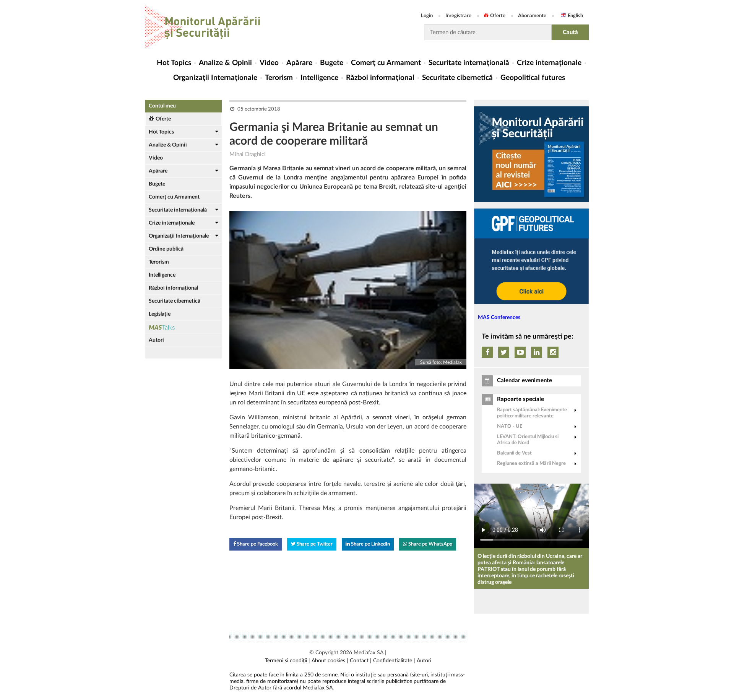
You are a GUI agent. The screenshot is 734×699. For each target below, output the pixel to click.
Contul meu (162, 106)
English (575, 15)
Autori (156, 340)
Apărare (299, 63)
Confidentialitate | (394, 660)
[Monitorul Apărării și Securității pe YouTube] (520, 352)
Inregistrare (458, 15)
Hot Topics (174, 63)
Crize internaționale (549, 63)
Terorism (279, 77)
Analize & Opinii (225, 63)
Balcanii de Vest (514, 453)
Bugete (331, 63)
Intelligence (319, 77)
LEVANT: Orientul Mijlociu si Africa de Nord (528, 439)
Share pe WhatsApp (429, 544)
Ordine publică (166, 249)
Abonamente (532, 15)
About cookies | (330, 660)
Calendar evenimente (524, 380)
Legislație (160, 314)
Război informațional (380, 77)
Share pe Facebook (257, 544)
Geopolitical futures (532, 77)
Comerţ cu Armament (386, 63)
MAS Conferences (499, 317)
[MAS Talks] (183, 327)
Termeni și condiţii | (287, 660)
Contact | (361, 660)
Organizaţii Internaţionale (215, 77)
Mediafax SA (368, 652)
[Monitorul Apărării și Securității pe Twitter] (503, 352)
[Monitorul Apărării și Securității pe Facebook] (487, 352)
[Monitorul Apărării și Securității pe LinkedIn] (536, 352)
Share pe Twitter (314, 544)
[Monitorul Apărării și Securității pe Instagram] (553, 352)
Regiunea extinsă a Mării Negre (531, 463)
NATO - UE (509, 426)
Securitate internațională (469, 63)
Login (427, 15)
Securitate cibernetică (457, 77)
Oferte (497, 15)
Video (269, 63)
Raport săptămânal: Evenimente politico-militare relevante (532, 413)
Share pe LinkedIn (370, 544)
